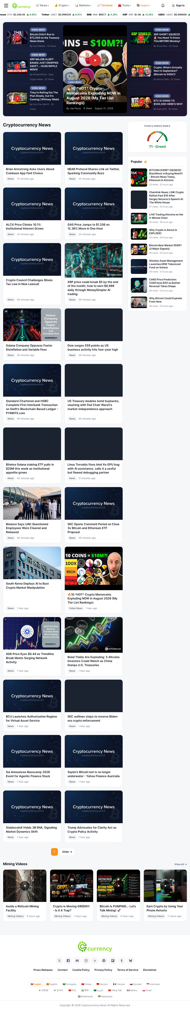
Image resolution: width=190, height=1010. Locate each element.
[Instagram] (86, 960)
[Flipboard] (112, 960)
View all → (180, 864)
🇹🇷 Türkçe (86, 984)
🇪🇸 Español (52, 984)
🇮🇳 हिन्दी (85, 990)
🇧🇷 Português (69, 984)
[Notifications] (163, 6)
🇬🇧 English (36, 984)
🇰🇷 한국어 (58, 990)
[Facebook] (68, 960)
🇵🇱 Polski (147, 990)
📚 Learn (143, 5)
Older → (67, 851)
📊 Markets (83, 5)
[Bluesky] (130, 960)
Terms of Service (127, 969)
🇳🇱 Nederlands (85, 996)
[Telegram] (103, 960)
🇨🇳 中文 (72, 990)
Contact (63, 969)
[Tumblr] (121, 960)
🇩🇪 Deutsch (102, 984)
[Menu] (6, 5)
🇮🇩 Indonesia (153, 984)
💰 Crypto (62, 5)
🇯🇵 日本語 (43, 990)
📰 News (42, 5)
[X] (59, 960)
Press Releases (43, 969)
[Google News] (77, 960)
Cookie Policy (81, 969)
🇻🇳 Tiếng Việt (115, 990)
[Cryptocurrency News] (21, 6)
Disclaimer (150, 969)
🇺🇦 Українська (105, 996)
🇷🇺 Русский (135, 984)
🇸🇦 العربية (98, 990)
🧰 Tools (124, 5)
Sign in (180, 5)
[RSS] (95, 960)
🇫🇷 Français (119, 984)
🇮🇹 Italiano (132, 990)
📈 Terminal (104, 5)
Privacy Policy (103, 969)
